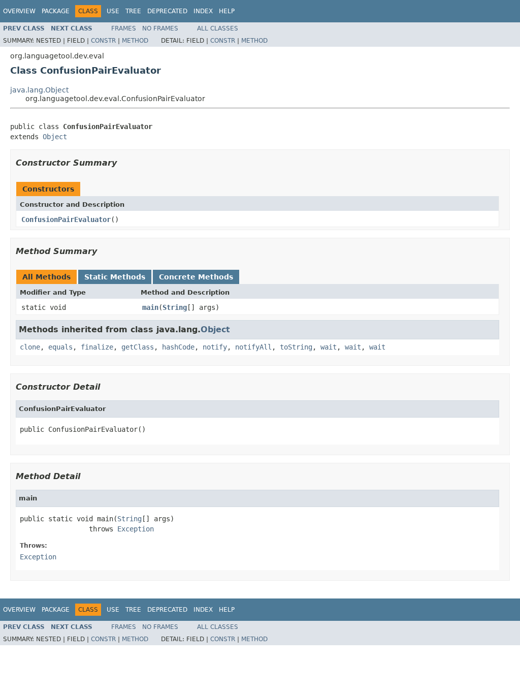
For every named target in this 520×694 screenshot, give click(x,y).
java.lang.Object (39, 90)
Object (55, 137)
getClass (137, 347)
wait (328, 347)
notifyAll (253, 347)
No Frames (160, 28)
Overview (19, 11)
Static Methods (114, 277)
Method (135, 40)
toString (296, 347)
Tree (133, 11)
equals (60, 347)
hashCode (178, 347)
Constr (103, 40)
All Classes (217, 28)
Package (56, 11)
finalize (97, 347)
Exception (135, 529)
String (174, 307)
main (150, 307)
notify (215, 347)
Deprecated (167, 11)
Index (203, 11)
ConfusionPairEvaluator (66, 219)
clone (30, 347)
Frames (123, 28)
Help (227, 11)
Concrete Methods (196, 277)
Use (113, 11)
